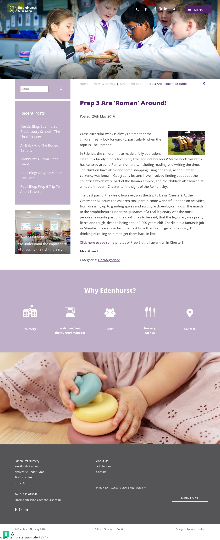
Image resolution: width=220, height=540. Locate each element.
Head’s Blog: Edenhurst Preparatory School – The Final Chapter (40, 131)
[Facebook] (155, 9)
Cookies (121, 529)
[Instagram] (160, 9)
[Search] (174, 8)
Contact (101, 472)
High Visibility (138, 487)
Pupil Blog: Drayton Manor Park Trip (41, 175)
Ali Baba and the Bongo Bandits (39, 148)
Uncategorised (109, 260)
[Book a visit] (146, 9)
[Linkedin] (165, 9)
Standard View (119, 487)
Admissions (103, 466)
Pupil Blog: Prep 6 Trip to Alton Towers (40, 189)
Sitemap (108, 529)
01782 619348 (28, 494)
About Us (102, 461)
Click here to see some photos (103, 242)
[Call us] (138, 9)
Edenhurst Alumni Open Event (39, 161)
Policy (98, 529)
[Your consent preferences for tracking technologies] (12, 534)
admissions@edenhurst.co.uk (42, 500)
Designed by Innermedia (190, 529)
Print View (102, 487)
